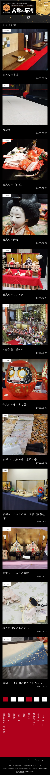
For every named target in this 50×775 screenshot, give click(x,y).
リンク (9, 760)
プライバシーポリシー (40, 760)
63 (36, 699)
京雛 (24, 715)
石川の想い (38, 718)
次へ (44, 699)
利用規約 (21, 771)
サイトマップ (25, 760)
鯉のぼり (9, 717)
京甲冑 (14, 716)
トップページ (43, 719)
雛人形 (29, 716)
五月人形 (19, 717)
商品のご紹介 (33, 719)
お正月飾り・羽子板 (4, 723)
